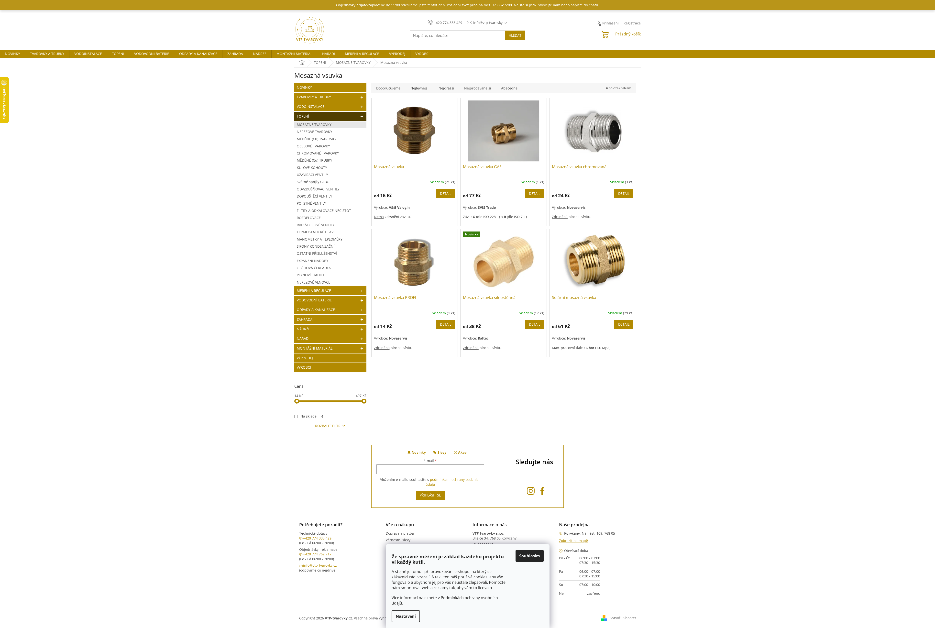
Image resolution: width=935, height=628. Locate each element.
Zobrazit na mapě (573, 540)
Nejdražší (446, 88)
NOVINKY (304, 87)
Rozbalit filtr (328, 425)
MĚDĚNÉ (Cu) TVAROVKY (316, 139)
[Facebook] (542, 490)
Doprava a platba (400, 533)
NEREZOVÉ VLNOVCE (313, 282)
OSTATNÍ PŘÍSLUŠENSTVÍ (317, 253)
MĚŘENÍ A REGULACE (314, 290)
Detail (445, 193)
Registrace (632, 23)
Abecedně (509, 88)
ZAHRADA (304, 319)
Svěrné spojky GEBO (313, 181)
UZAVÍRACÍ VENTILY (312, 174)
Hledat (515, 35)
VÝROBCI (304, 367)
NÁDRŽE (303, 329)
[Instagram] (531, 490)
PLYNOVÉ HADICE (311, 275)
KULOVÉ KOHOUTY (312, 167)
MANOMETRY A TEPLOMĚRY (319, 239)
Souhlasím (529, 556)
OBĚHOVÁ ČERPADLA (314, 267)
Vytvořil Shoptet (623, 617)
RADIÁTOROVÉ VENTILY (315, 224)
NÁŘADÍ (303, 338)
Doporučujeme (388, 88)
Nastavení (406, 616)
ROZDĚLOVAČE (309, 217)
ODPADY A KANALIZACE (316, 309)
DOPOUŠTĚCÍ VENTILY (314, 196)
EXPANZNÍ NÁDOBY (312, 260)
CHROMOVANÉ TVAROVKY (318, 153)
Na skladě (311, 416)
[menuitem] (12, 54)
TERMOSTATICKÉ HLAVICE (318, 232)
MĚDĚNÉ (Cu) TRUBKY (314, 160)
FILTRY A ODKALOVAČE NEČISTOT (324, 210)
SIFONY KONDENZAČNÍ (315, 246)
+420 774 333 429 (317, 538)
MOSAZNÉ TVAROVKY (314, 124)
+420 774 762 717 (317, 554)
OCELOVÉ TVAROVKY (313, 146)
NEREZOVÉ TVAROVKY (314, 131)
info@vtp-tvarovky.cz (320, 565)
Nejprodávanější (477, 88)
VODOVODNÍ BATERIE (314, 300)
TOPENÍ (303, 116)
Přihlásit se (430, 495)
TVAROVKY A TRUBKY (314, 97)
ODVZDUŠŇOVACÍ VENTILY (318, 189)
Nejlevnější (419, 88)
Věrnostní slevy (398, 540)
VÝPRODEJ (305, 357)
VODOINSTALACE (310, 106)
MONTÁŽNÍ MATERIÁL (314, 348)
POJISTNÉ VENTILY (311, 203)
